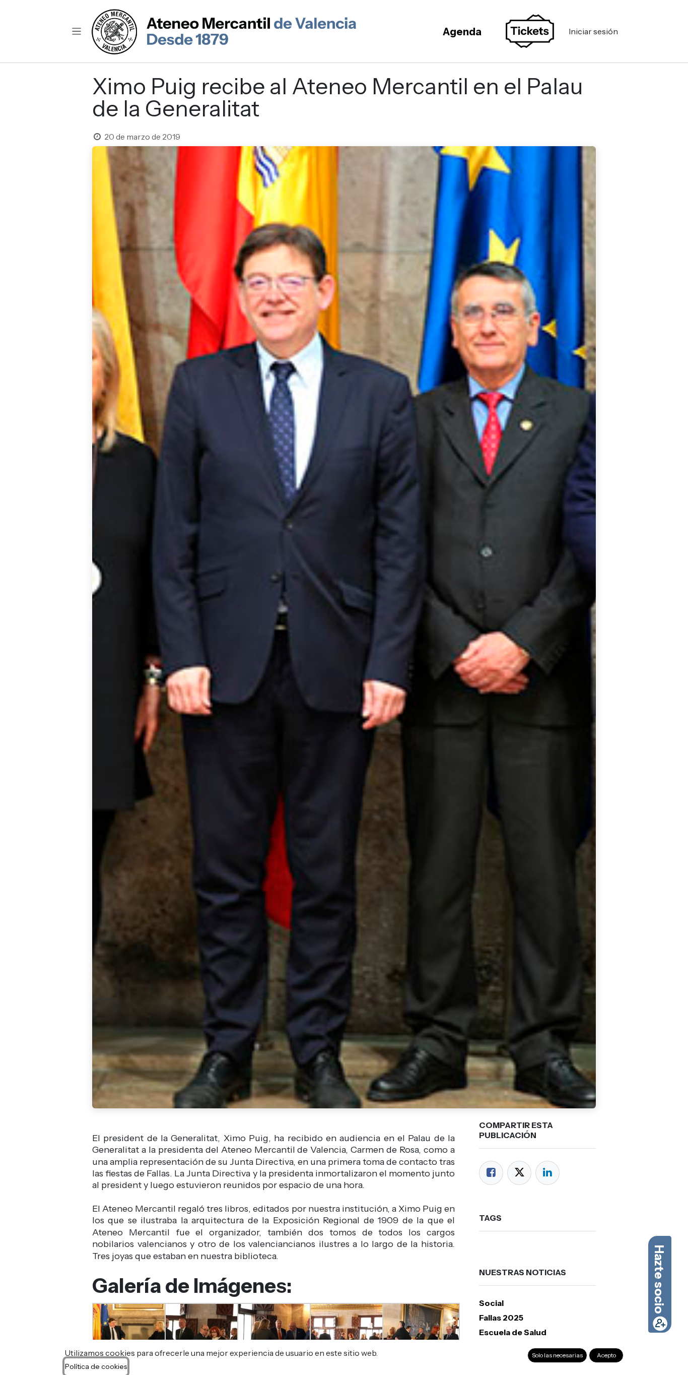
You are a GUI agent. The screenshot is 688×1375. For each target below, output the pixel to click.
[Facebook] (491, 1173)
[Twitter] (519, 1173)
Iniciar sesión (593, 31)
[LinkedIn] (547, 1173)
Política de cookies (96, 1366)
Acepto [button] (606, 1355)
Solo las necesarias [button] (557, 1355)
